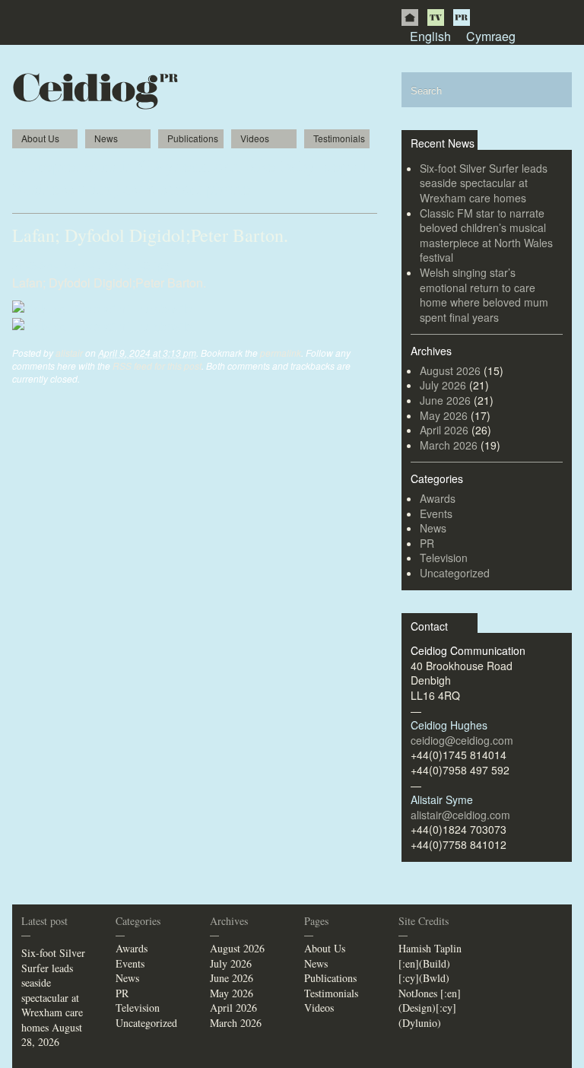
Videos (254, 138)
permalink (280, 352)
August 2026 (450, 370)
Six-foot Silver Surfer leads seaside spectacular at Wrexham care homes (484, 183)
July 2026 (443, 385)
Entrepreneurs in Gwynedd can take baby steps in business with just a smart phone (194, 176)
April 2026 (444, 429)
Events (436, 513)
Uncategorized (455, 572)
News (106, 138)
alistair (69, 352)
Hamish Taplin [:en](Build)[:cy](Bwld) (430, 963)
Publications (192, 138)
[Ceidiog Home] (410, 17)
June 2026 (445, 400)
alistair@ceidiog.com (460, 814)
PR (461, 17)
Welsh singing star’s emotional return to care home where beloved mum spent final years (484, 295)
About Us (40, 138)
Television (444, 557)
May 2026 (444, 415)
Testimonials (339, 138)
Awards (437, 498)
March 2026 (449, 445)
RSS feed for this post (157, 365)
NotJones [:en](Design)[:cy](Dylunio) (429, 1008)
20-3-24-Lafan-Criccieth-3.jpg (91, 265)
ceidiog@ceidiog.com (462, 740)
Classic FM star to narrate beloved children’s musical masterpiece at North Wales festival (486, 235)
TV (435, 17)
